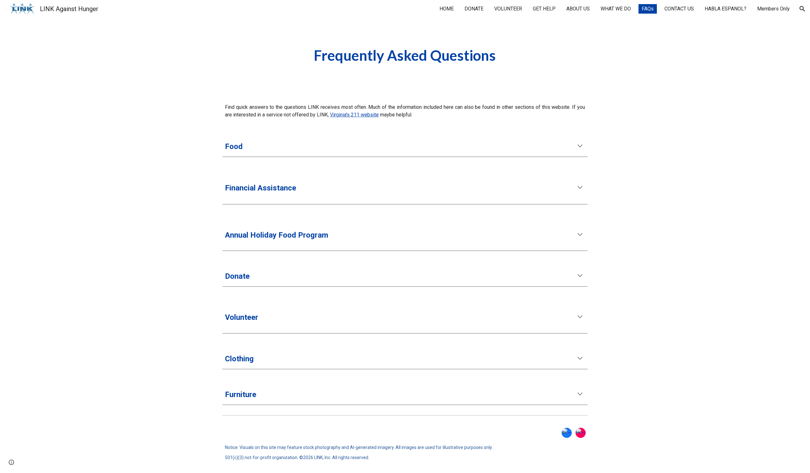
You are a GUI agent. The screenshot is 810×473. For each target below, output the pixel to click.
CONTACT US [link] (679, 9)
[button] (802, 8)
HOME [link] (446, 9)
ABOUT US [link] (578, 9)
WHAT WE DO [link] (616, 9)
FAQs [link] (648, 9)
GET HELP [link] (544, 9)
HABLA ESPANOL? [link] (725, 9)
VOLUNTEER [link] (508, 9)
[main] (405, 55)
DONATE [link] (473, 9)
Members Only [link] (773, 9)
